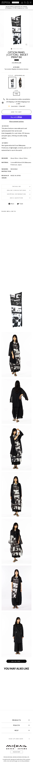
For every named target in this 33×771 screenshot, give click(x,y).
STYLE (16, 75)
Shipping (14, 69)
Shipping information (16, 194)
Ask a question (16, 198)
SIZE (16, 90)
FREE (16, 94)
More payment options (16, 121)
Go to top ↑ (16, 661)
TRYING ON (16, 186)
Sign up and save (16, 738)
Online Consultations (16, 190)
